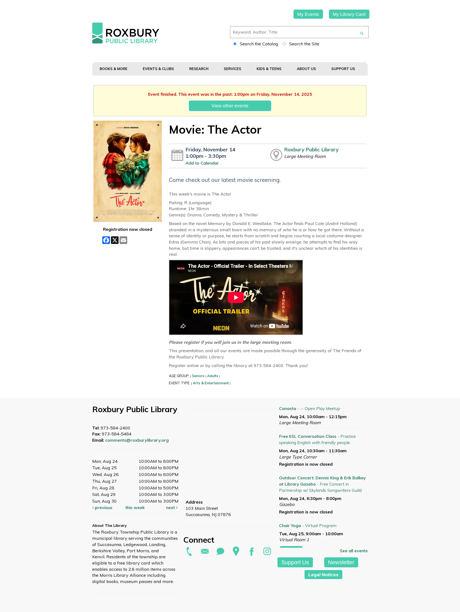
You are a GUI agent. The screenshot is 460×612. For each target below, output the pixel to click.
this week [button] (135, 507)
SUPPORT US (343, 68)
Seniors (198, 376)
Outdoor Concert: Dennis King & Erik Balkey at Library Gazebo (322, 484)
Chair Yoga (307, 525)
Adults (212, 376)
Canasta (309, 408)
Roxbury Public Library (311, 149)
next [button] (171, 507)
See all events (354, 550)
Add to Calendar (202, 163)
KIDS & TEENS (269, 68)
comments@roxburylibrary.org (137, 440)
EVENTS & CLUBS (159, 68)
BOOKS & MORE (114, 68)
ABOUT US (307, 68)
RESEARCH (199, 68)
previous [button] (103, 507)
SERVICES (233, 68)
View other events (230, 105)
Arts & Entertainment (211, 383)
